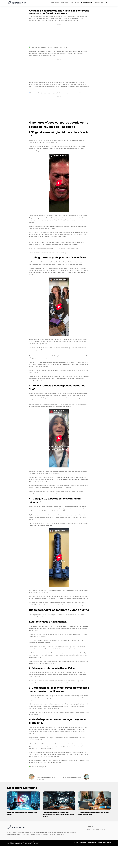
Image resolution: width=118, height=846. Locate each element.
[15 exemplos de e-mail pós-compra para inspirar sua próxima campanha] (94, 800)
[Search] (107, 2)
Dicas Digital (75, 2)
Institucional (99, 2)
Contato (76, 842)
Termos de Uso (92, 842)
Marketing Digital (87, 2)
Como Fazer (64, 2)
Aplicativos (55, 2)
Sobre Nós (83, 842)
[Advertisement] (59, 35)
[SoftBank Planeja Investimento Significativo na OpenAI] (23, 800)
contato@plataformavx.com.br (95, 829)
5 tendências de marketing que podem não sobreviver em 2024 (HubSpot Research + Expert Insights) (58, 814)
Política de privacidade (104, 842)
